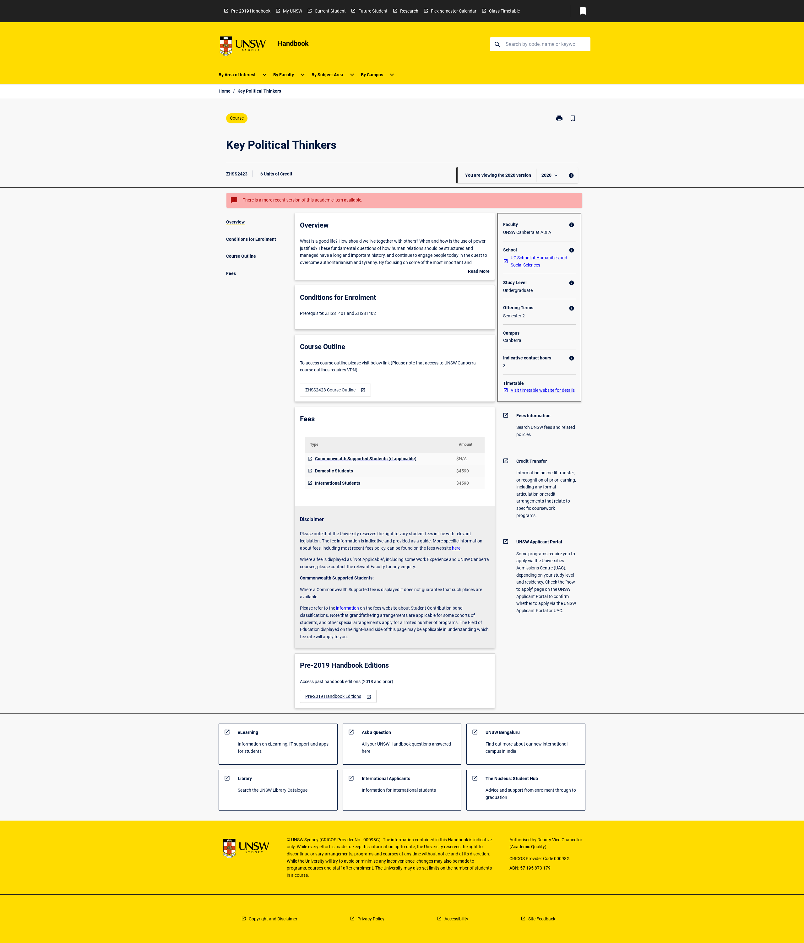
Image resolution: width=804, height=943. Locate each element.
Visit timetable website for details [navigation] (543, 390)
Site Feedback (541, 918)
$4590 (462, 470)
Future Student (373, 10)
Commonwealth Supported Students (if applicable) (365, 458)
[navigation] (335, 390)
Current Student (330, 10)
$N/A (461, 458)
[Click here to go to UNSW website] (242, 47)
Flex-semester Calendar (453, 10)
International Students (337, 483)
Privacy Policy (370, 918)
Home (225, 91)
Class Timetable (504, 10)
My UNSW (292, 10)
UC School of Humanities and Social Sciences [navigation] (539, 261)
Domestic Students (334, 470)
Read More (479, 272)
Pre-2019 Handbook (250, 10)
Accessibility (456, 918)
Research (409, 10)
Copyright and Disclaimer (273, 918)
